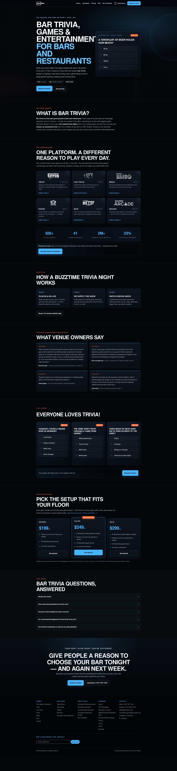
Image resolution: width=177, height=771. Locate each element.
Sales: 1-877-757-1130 (126, 704)
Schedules (86, 3)
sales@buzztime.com (126, 710)
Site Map (101, 729)
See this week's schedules (50, 251)
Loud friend (46, 437)
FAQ (99, 3)
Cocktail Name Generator (86, 710)
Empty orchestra (48, 443)
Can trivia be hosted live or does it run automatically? (57, 627)
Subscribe (75, 742)
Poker (38, 713)
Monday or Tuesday (119, 450)
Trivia (38, 707)
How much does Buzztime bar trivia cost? (53, 604)
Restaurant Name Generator (87, 704)
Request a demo (134, 3)
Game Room (121, 3)
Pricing (93, 3)
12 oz (104, 67)
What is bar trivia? (44, 597)
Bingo (38, 715)
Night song (46, 449)
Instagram (122, 715)
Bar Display (60, 707)
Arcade (38, 721)
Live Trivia (39, 710)
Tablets (59, 710)
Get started (53, 553)
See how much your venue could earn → (82, 513)
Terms (100, 723)
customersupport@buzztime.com (130, 713)
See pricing (60, 89)
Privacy (100, 721)
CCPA (100, 726)
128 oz (104, 61)
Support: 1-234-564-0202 (127, 707)
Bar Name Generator (84, 707)
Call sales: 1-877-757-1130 (97, 683)
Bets (37, 718)
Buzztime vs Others (104, 710)
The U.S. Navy (82, 444)
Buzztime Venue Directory (65, 715)
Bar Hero (60, 713)
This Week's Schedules (43, 704)
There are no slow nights (121, 455)
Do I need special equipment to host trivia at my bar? (57, 619)
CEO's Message (103, 707)
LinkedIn (124, 718)
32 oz (104, 49)
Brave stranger (47, 454)
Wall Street (81, 450)
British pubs (81, 455)
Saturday (115, 444)
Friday (115, 438)
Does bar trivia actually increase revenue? (53, 612)
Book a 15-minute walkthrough (50, 313)
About (100, 704)
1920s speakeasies (84, 438)
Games (78, 3)
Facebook (130, 715)
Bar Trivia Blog (107, 3)
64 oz (104, 55)
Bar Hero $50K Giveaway (106, 718)
